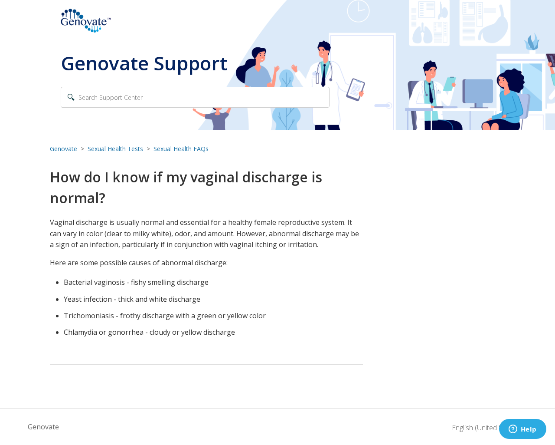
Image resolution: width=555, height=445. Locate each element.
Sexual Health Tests (115, 149)
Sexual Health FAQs (181, 149)
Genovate (63, 149)
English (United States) (487, 428)
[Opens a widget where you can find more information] (522, 430)
